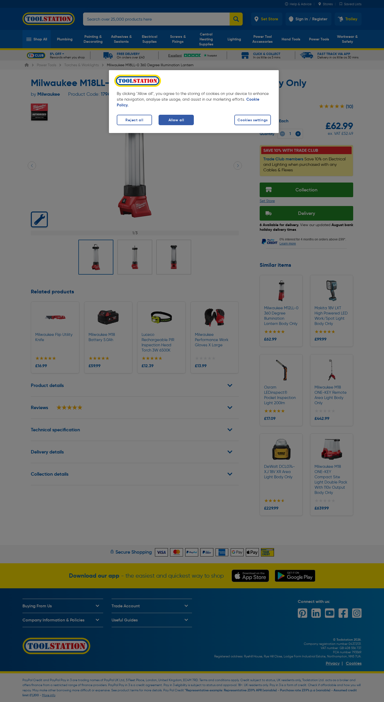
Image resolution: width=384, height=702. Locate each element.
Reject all (134, 120)
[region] (194, 101)
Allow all (176, 120)
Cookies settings (252, 120)
